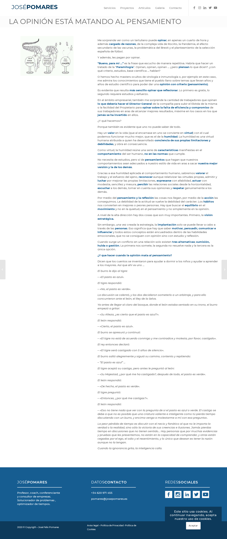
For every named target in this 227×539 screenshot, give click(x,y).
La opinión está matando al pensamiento (95, 21)
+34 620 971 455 (101, 492)
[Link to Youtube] (215, 7)
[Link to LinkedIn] (204, 7)
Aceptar (193, 525)
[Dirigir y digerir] (2, 269)
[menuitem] (109, 8)
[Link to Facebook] (194, 7)
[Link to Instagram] (199, 7)
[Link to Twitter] (210, 7)
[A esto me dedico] (224, 269)
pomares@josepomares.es (109, 498)
